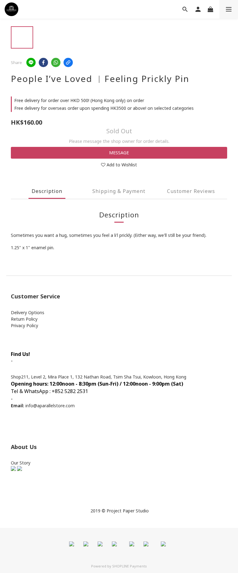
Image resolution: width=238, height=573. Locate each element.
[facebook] (43, 62)
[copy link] (68, 62)
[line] (31, 62)
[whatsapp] (55, 62)
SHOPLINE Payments (129, 566)
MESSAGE (119, 153)
